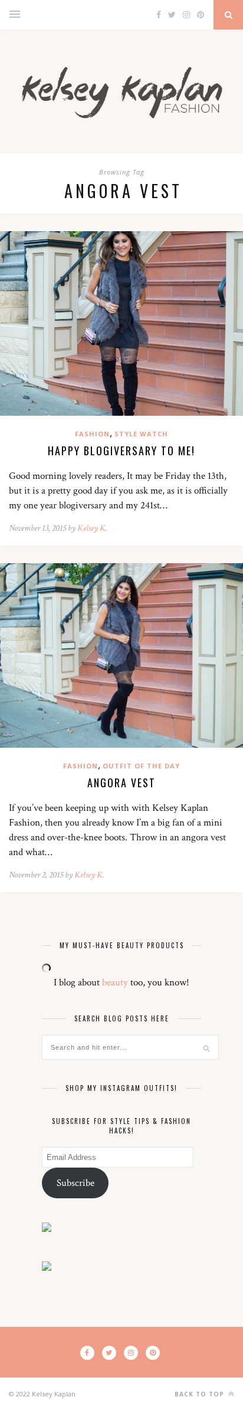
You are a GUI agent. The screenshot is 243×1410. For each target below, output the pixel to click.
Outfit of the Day (141, 765)
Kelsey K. (92, 528)
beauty (115, 982)
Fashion (92, 433)
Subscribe (75, 1182)
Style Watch (141, 433)
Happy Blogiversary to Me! (121, 450)
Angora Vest (121, 782)
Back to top (200, 1394)
